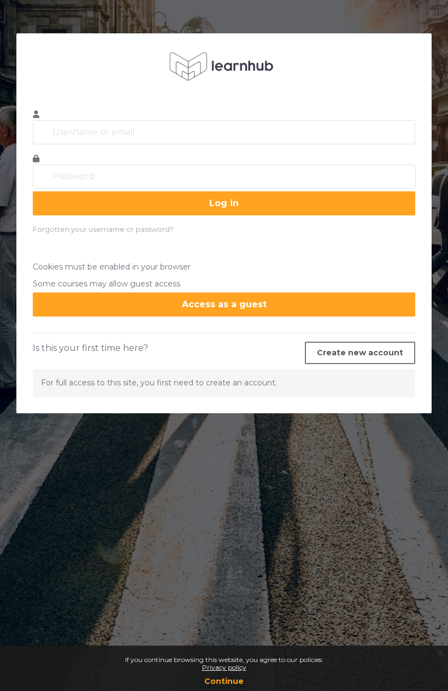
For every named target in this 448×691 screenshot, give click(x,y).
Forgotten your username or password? (103, 229)
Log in (224, 203)
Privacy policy (224, 667)
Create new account (360, 353)
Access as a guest (224, 304)
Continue (224, 681)
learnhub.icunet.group (224, 66)
